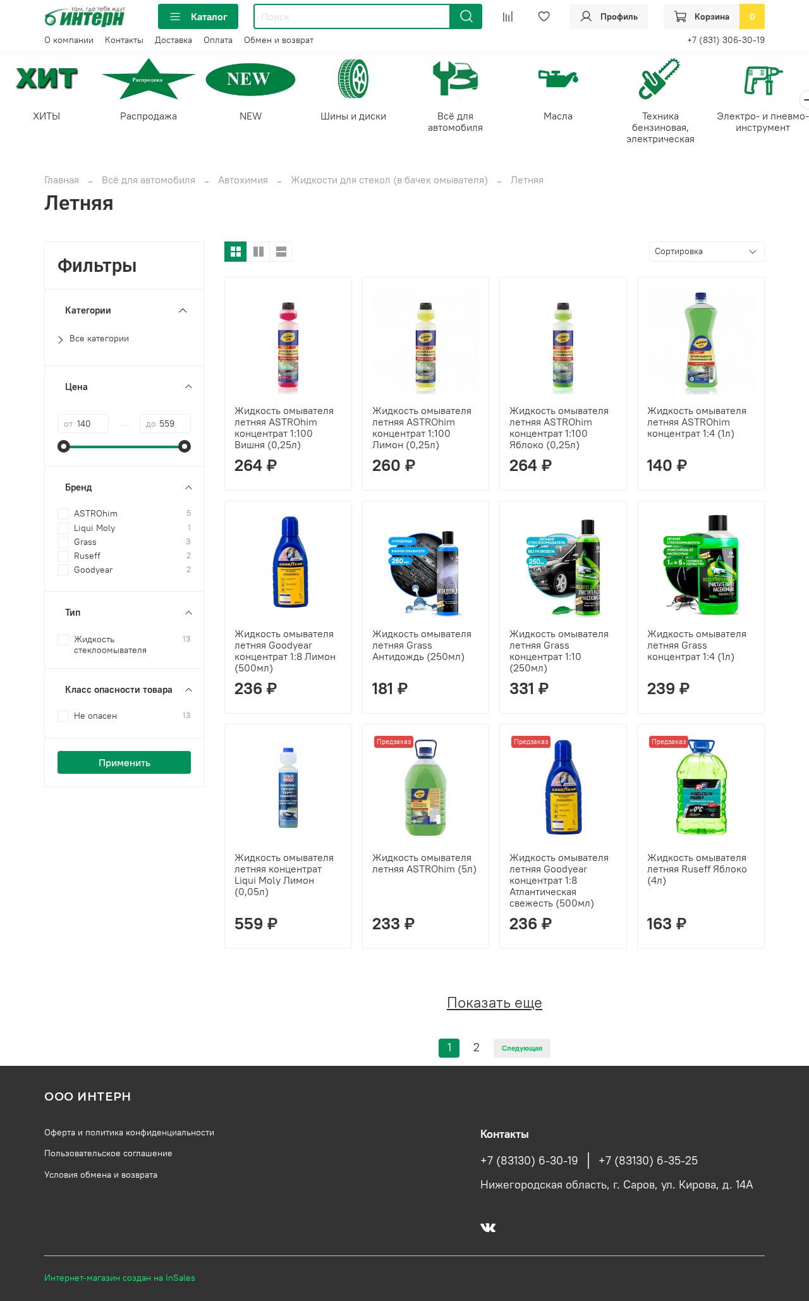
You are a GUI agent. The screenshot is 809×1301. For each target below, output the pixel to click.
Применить (124, 762)
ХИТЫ (46, 115)
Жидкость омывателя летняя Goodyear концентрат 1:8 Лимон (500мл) (285, 650)
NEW (251, 115)
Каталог (209, 16)
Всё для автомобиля (455, 121)
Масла (558, 115)
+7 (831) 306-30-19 (726, 40)
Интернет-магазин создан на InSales (119, 1277)
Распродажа (148, 115)
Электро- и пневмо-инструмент (763, 121)
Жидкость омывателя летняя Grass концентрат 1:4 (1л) (696, 645)
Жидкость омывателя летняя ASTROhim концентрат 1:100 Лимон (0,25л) (421, 427)
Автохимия (243, 179)
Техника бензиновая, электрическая (660, 127)
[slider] (63, 446)
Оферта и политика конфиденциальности (129, 1132)
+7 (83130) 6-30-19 (529, 1161)
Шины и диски (353, 115)
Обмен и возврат (278, 40)
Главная (61, 179)
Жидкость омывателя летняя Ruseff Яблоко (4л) (697, 868)
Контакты (124, 40)
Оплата (218, 40)
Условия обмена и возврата (100, 1174)
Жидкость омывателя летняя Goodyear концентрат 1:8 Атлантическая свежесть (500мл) (559, 880)
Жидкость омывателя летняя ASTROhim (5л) (424, 863)
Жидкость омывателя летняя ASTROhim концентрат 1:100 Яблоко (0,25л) (559, 427)
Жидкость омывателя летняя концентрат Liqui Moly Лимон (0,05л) (284, 874)
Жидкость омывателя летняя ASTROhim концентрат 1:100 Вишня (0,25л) (284, 427)
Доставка (173, 40)
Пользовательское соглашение (108, 1153)
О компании (69, 40)
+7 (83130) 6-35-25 (648, 1161)
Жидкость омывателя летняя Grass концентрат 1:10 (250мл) (559, 650)
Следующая (522, 1048)
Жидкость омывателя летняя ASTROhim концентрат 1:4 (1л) (696, 421)
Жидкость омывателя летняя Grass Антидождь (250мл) (421, 645)
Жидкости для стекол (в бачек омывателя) (389, 179)
